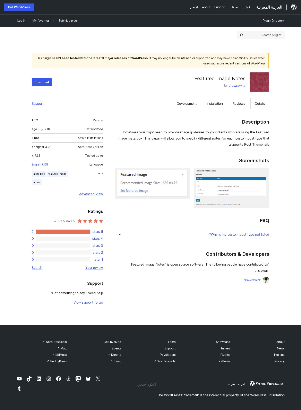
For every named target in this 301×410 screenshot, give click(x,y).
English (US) (40, 164)
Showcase (223, 342)
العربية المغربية (237, 384)
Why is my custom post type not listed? (239, 235)
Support (38, 103)
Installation (214, 103)
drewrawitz (237, 85)
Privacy (280, 361)
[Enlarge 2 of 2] (185, 173)
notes (36, 182)
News (281, 348)
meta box (39, 173)
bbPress (59, 354)
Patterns (224, 361)
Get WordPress (19, 7)
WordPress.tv (165, 361)
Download (41, 82)
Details (260, 103)
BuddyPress (57, 361)
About (280, 342)
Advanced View (91, 194)
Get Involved (112, 342)
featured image (57, 173)
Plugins (225, 354)
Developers (168, 354)
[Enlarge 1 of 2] (264, 173)
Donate (114, 354)
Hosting (279, 354)
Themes (224, 348)
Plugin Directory (274, 20)
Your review (94, 268)
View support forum (88, 302)
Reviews (238, 103)
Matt (62, 348)
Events (116, 348)
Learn (172, 342)
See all (37, 268)
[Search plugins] (241, 35)
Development (187, 103)
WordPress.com (54, 342)
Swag (115, 361)
